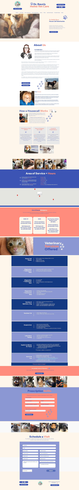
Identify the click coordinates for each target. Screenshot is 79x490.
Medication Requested (44, 404)
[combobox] (30, 451)
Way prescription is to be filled (31, 409)
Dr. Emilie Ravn (54, 19)
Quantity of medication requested (31, 404)
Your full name (28, 397)
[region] (31, 149)
